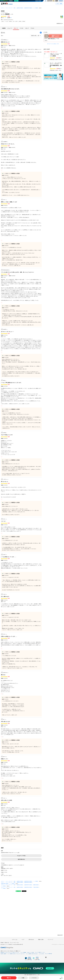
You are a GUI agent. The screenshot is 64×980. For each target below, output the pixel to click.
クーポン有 (6, 21)
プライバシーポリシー (13, 942)
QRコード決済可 (15, 21)
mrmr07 (5, 329)
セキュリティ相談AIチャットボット (40, 952)
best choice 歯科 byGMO (17, 944)
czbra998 (5, 141)
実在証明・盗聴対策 (3, 953)
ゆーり (5, 756)
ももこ (5, 86)
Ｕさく (5, 798)
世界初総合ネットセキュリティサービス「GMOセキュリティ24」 (10, 952)
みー (4, 719)
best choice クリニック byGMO (6, 944)
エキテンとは (14, 939)
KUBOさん (5, 39)
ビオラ (5, 554)
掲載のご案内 (40, 939)
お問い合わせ (31, 939)
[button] (61, 978)
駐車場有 (10, 21)
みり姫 (5, 432)
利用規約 (2, 942)
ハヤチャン (5, 479)
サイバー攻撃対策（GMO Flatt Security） (32, 953)
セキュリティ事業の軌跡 (48, 953)
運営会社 (6, 942)
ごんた (5, 594)
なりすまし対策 (41, 953)
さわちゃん (5, 672)
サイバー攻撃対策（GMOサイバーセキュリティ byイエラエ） (16, 953)
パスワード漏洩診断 (23, 952)
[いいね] (1, 58)
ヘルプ (23, 939)
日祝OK (3, 21)
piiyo (4, 380)
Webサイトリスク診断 (30, 952)
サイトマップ (50, 939)
